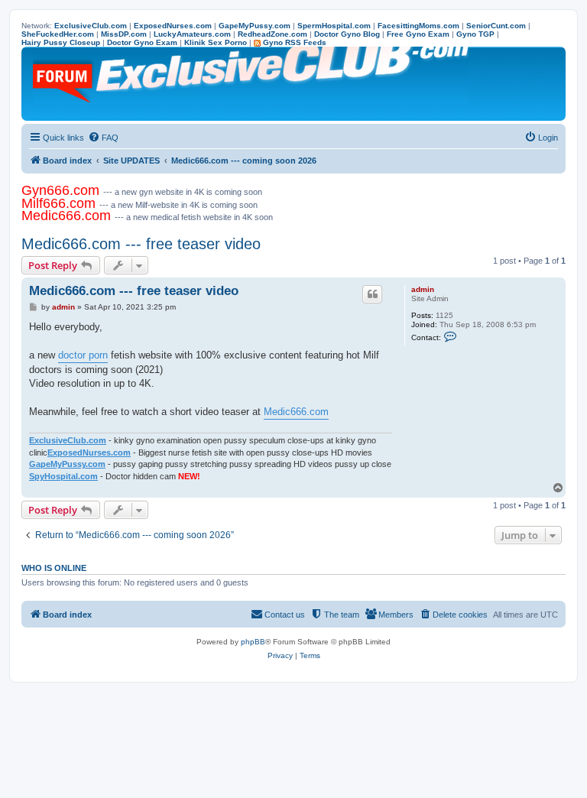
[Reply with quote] (372, 294)
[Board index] (251, 83)
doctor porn (83, 355)
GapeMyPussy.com (67, 464)
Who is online (53, 568)
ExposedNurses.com (89, 452)
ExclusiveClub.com (67, 440)
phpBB (253, 641)
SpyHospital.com (63, 476)
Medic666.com (296, 411)
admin (422, 289)
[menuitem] (103, 137)
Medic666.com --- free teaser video (141, 243)
